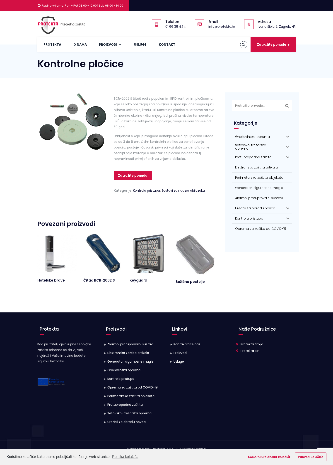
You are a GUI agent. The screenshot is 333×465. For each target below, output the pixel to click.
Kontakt (167, 44)
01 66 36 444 (175, 26)
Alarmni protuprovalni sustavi (130, 344)
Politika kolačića (125, 457)
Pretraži (287, 105)
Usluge (140, 44)
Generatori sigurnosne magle (130, 361)
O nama (80, 44)
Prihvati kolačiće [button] (310, 457)
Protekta (52, 44)
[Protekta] (61, 24)
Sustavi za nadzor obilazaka (183, 190)
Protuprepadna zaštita (125, 404)
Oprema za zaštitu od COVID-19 (132, 387)
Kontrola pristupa (146, 190)
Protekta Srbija (252, 344)
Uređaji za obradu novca (126, 422)
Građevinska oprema (123, 370)
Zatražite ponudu (271, 44)
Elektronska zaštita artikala (128, 353)
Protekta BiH (250, 351)
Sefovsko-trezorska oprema (129, 413)
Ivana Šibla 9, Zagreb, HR (277, 26)
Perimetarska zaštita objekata (130, 396)
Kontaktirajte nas (187, 344)
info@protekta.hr (221, 26)
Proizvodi (108, 44)
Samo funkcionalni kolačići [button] (269, 457)
